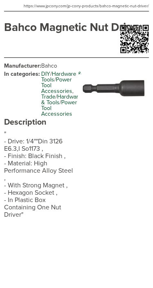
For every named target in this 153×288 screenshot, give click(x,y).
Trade (48, 96)
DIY (45, 73)
